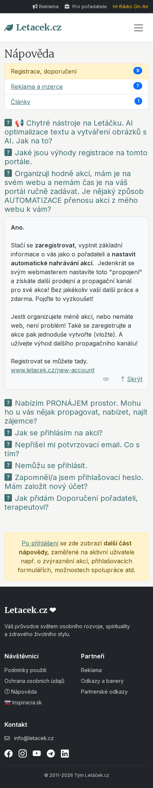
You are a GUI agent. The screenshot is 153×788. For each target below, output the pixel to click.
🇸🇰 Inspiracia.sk (23, 702)
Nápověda (23, 691)
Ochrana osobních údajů (34, 681)
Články (20, 102)
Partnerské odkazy (104, 691)
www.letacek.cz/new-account (52, 370)
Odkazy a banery (102, 681)
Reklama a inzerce (37, 86)
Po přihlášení (40, 543)
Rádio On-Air (134, 6)
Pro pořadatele (89, 6)
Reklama (49, 6)
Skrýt (134, 379)
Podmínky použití (25, 670)
